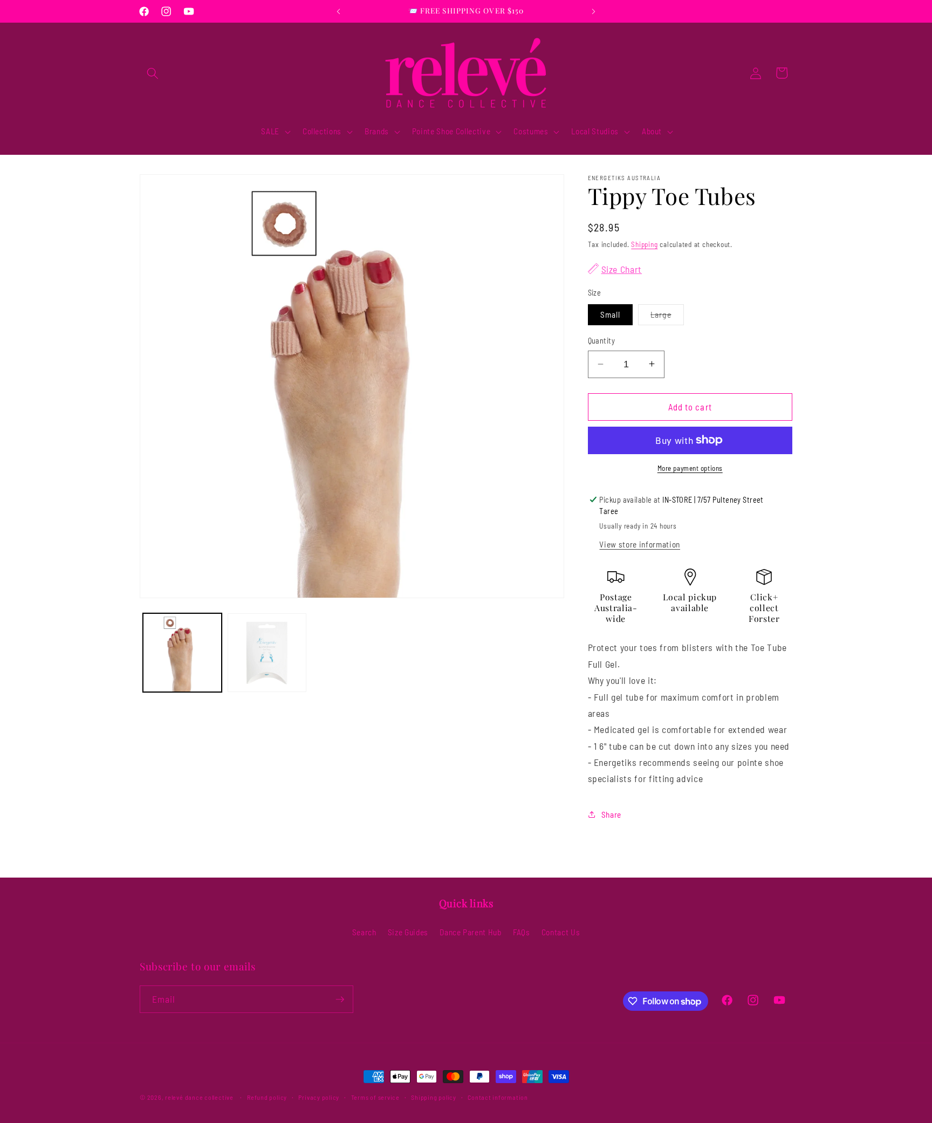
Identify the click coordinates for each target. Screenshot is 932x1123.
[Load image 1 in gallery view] (182, 652)
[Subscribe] (340, 999)
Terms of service (375, 1097)
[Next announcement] (594, 11)
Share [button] (611, 814)
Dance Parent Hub (471, 932)
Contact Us (561, 932)
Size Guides (408, 932)
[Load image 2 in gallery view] (267, 652)
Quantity (601, 340)
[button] (153, 73)
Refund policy (267, 1097)
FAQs (521, 932)
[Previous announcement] (339, 11)
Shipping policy (433, 1097)
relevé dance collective (199, 1097)
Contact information (498, 1097)
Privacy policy (318, 1097)
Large (667, 317)
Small (610, 314)
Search (364, 932)
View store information (639, 544)
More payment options (690, 468)
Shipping (644, 243)
